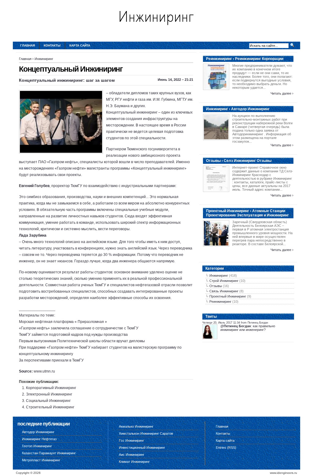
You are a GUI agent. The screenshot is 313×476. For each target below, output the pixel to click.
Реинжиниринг (220, 301)
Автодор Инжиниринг (38, 432)
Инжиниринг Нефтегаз (39, 439)
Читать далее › (282, 93)
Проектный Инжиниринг (227, 296)
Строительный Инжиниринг (50, 407)
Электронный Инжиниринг (49, 394)
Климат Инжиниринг (134, 461)
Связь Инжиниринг (223, 291)
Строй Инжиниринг (223, 281)
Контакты (52, 45)
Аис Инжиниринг (131, 454)
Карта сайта (79, 45)
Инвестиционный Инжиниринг (142, 447)
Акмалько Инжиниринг (136, 426)
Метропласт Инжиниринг (41, 460)
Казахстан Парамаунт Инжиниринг (49, 453)
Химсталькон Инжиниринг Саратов (146, 433)
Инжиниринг (44, 59)
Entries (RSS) (226, 447)
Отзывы (215, 286)
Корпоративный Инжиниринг (51, 388)
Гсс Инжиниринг (131, 440)
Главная (27, 45)
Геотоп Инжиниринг (37, 446)
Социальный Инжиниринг (48, 401)
